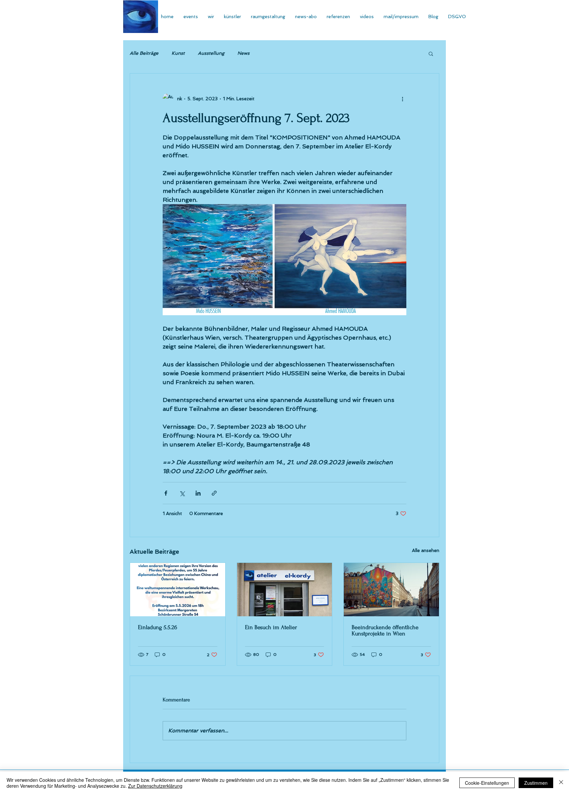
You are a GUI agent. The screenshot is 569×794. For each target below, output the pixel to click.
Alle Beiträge (144, 53)
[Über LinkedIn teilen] (198, 493)
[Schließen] (561, 783)
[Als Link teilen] (214, 493)
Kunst (178, 53)
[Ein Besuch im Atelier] (284, 589)
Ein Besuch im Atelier (271, 627)
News (243, 53)
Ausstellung (211, 53)
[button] (431, 53)
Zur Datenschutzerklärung (155, 785)
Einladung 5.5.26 (157, 627)
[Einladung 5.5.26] (177, 589)
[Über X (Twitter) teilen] (182, 493)
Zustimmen (536, 782)
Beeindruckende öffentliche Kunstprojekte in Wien (385, 630)
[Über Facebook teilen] (166, 493)
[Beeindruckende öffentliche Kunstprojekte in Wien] (391, 589)
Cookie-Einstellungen (487, 782)
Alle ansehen (425, 550)
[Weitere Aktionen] (402, 99)
